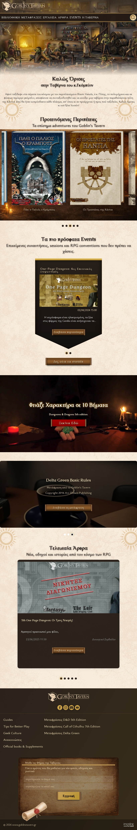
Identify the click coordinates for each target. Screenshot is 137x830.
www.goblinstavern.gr (24, 824)
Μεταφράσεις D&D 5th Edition (65, 719)
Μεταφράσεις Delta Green (62, 733)
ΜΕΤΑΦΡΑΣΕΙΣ (31, 17)
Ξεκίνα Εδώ (68, 423)
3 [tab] (70, 226)
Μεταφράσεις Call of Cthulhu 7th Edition (72, 726)
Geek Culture (12, 733)
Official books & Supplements (23, 746)
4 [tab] (74, 226)
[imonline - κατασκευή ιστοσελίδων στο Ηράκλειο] (129, 824)
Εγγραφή (69, 796)
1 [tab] (63, 226)
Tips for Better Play (16, 726)
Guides (8, 719)
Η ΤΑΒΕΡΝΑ (90, 17)
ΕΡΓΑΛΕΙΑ (50, 17)
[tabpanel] (68, 299)
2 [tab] (66, 226)
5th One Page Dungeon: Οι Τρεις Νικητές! (47, 620)
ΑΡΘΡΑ (63, 17)
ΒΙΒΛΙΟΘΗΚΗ (11, 17)
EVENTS (75, 17)
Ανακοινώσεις (12, 739)
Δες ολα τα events (68, 361)
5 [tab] (77, 225)
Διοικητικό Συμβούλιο (103, 639)
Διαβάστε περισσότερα (68, 650)
